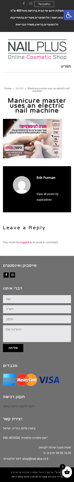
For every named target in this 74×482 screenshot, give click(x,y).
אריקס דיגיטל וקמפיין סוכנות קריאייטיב (32, 472)
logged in (26, 242)
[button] (69, 15)
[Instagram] (12, 275)
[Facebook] (6, 275)
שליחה (13, 348)
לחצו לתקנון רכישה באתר (19, 406)
